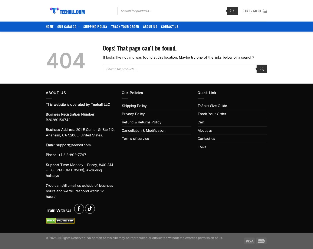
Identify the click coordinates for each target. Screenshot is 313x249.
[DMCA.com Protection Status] (60, 220)
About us (150, 26)
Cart (201, 122)
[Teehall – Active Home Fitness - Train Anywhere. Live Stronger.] (78, 11)
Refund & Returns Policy (141, 122)
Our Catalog (66, 26)
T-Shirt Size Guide (212, 106)
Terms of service (135, 138)
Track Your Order (125, 26)
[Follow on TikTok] (90, 209)
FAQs (202, 147)
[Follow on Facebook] (79, 209)
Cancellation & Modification (143, 130)
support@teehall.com (73, 145)
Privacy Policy (133, 114)
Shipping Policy (95, 26)
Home (49, 26)
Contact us (169, 26)
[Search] (232, 11)
